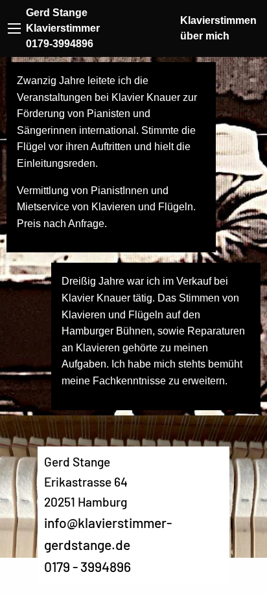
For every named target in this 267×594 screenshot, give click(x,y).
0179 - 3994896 (87, 566)
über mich (204, 35)
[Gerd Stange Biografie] (14, 28)
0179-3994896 (59, 43)
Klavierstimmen (218, 20)
